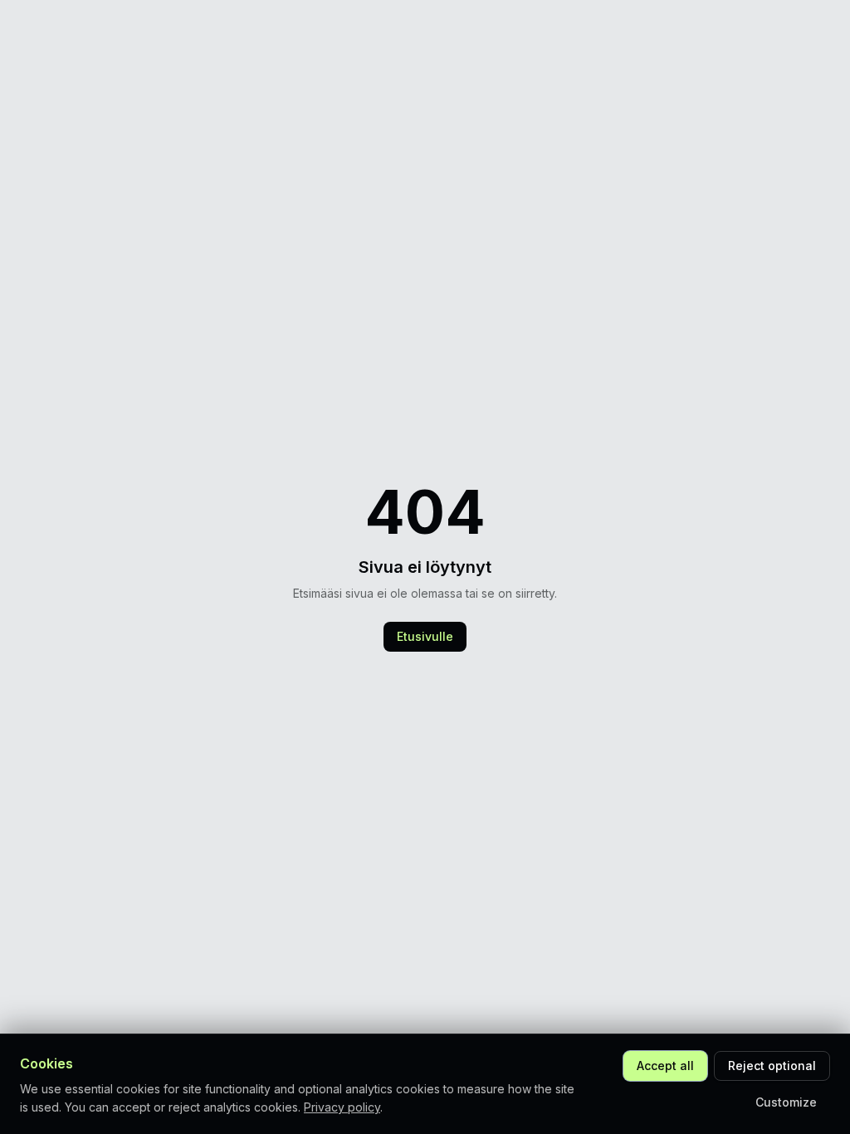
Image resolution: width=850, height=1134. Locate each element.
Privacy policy (342, 1107)
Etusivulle (425, 636)
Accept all (665, 1065)
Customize (786, 1102)
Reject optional (772, 1065)
